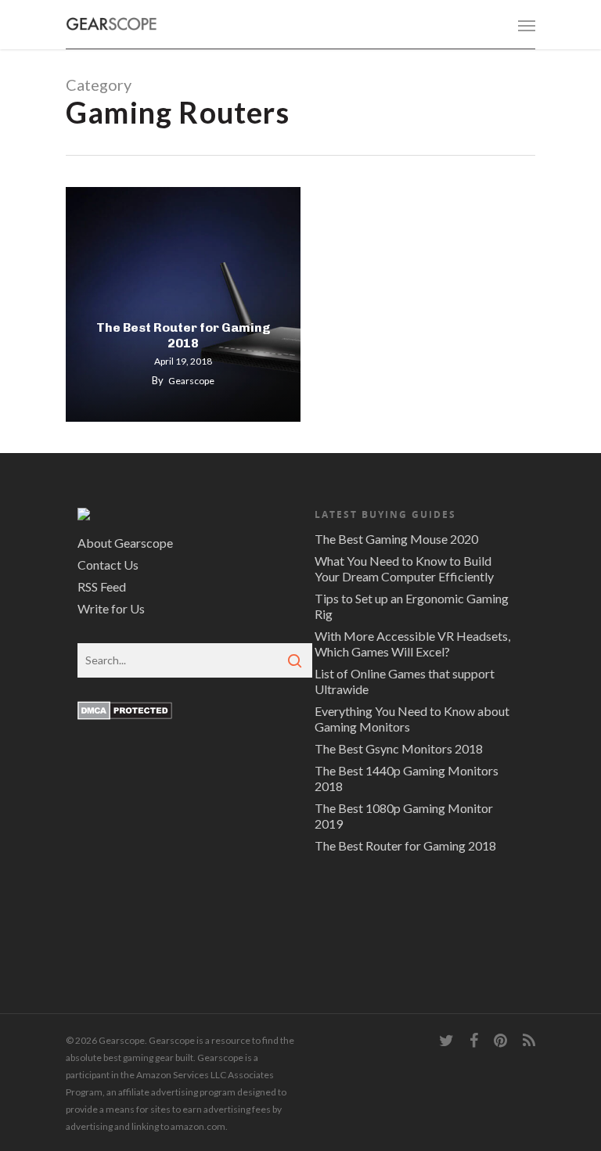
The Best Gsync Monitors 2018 (399, 748)
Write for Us (111, 608)
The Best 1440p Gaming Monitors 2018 (406, 778)
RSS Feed (101, 586)
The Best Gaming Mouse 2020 (396, 538)
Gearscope (191, 381)
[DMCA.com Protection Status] (124, 726)
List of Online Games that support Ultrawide (405, 681)
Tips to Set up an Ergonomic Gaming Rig (412, 606)
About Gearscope (125, 542)
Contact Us (108, 564)
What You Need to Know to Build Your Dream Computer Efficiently (404, 568)
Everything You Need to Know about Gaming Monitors (412, 718)
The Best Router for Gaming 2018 (183, 335)
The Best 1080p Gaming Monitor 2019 (404, 815)
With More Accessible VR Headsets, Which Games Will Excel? (412, 643)
